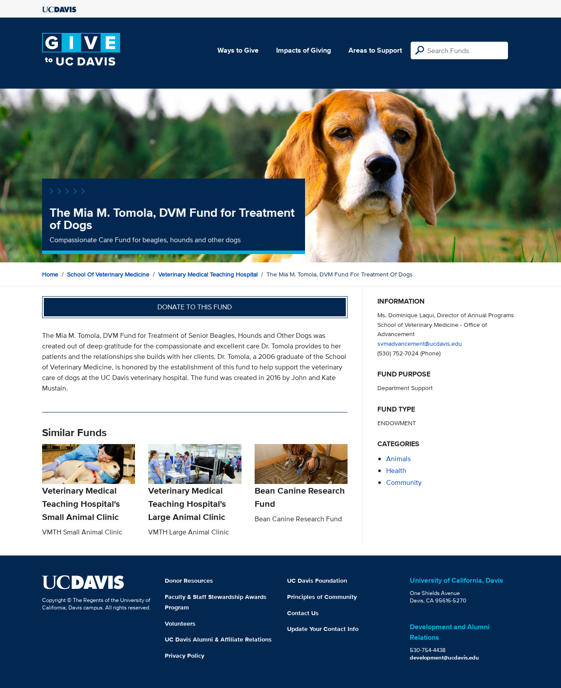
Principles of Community (322, 596)
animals (398, 459)
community (404, 482)
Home (50, 274)
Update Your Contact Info (323, 628)
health (396, 471)
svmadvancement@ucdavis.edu (419, 343)
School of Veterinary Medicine (108, 274)
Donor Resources (189, 580)
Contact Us (303, 613)
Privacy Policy (184, 655)
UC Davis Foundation (317, 580)
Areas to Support (375, 50)
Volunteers (180, 623)
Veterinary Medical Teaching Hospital (208, 274)
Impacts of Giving (303, 50)
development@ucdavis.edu (444, 657)
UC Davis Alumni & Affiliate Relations (218, 639)
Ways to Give (238, 50)
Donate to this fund (194, 307)
